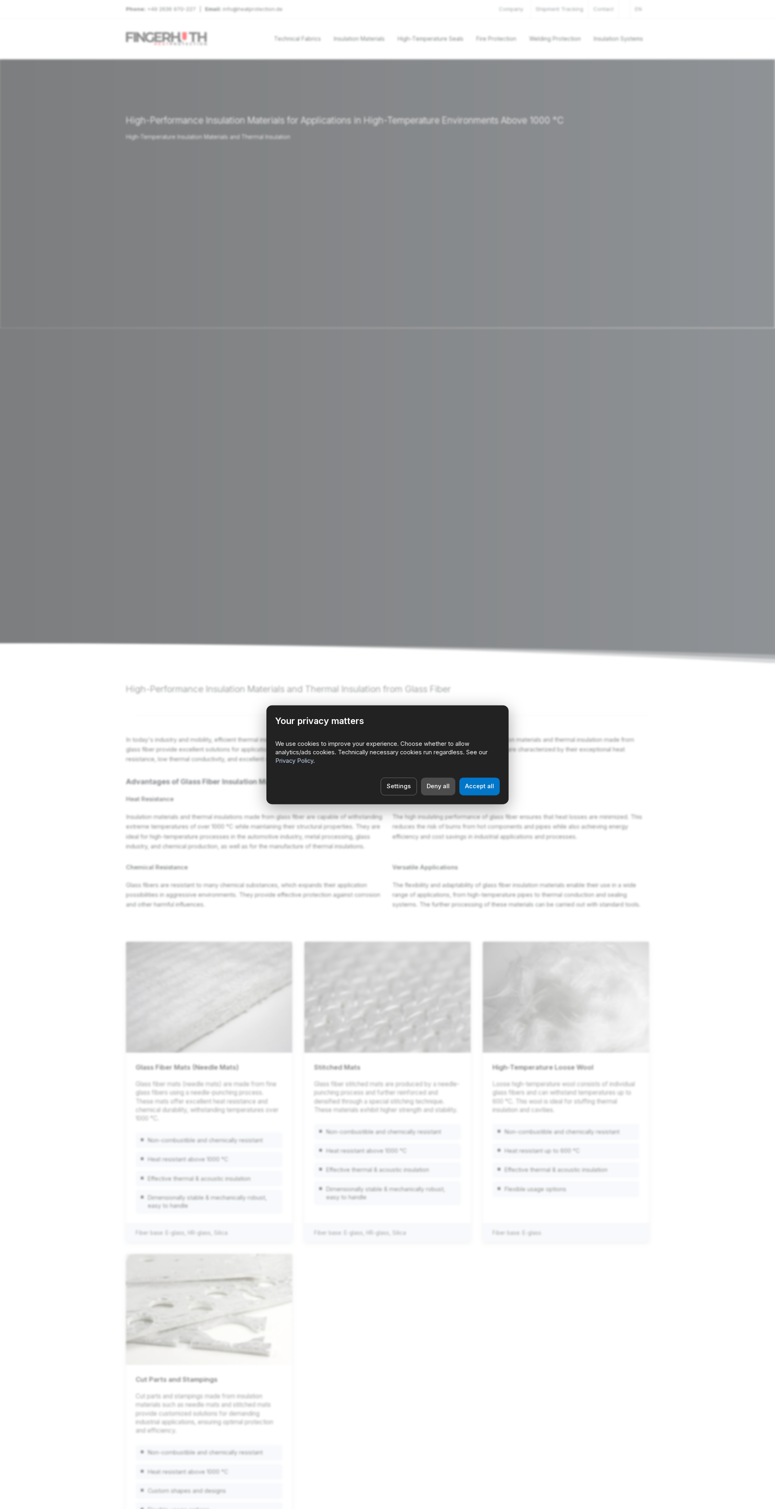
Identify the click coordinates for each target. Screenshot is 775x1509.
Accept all (479, 785)
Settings (399, 785)
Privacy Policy (294, 760)
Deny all (438, 785)
